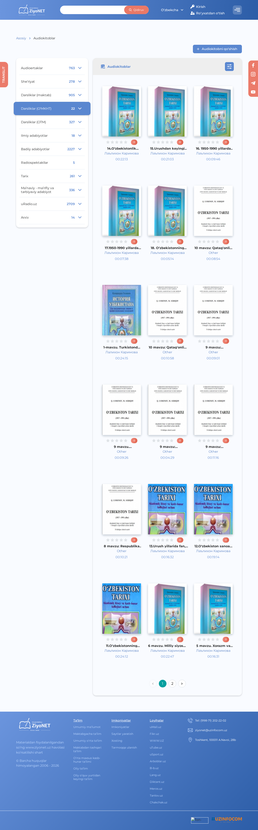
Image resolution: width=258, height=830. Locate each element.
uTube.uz (156, 747)
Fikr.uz (154, 734)
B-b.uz (154, 768)
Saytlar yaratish (122, 734)
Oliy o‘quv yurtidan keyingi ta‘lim (86, 777)
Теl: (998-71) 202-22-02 (210, 720)
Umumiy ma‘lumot (87, 727)
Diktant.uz (157, 782)
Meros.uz (156, 788)
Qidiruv (138, 10)
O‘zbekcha (169, 10)
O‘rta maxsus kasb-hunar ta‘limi (86, 759)
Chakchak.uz (158, 802)
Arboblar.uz (158, 761)
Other (117, 167)
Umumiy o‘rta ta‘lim (87, 740)
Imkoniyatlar (120, 727)
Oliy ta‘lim (80, 768)
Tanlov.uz (156, 795)
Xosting (116, 740)
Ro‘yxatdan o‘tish (210, 13)
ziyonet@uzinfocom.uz (211, 730)
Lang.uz (155, 775)
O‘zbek (118, 162)
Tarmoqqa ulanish (124, 747)
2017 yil (118, 172)
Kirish (200, 7)
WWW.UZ (157, 740)
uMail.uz (155, 727)
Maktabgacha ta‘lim (87, 734)
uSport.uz (156, 754)
